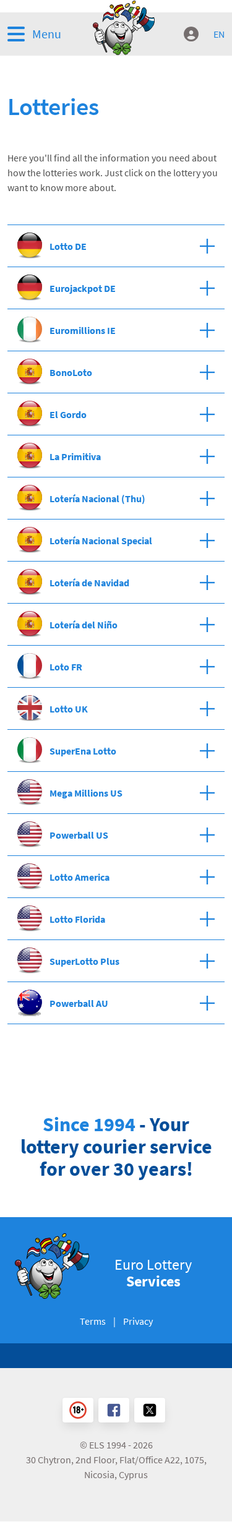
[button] (43, 34)
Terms (93, 1321)
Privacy (138, 1321)
